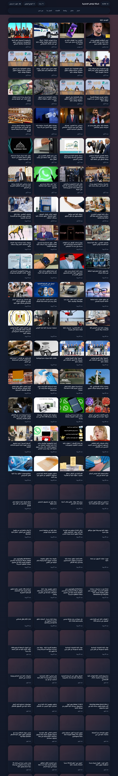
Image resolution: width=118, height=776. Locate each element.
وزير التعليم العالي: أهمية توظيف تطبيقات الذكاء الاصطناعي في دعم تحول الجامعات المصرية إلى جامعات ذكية (20, 331)
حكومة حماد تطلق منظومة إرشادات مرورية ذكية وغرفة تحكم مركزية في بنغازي (47, 561)
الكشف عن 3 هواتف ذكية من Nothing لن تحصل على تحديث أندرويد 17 (73, 42)
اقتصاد (57, 10)
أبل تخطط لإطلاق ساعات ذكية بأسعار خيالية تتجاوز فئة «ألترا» (47, 272)
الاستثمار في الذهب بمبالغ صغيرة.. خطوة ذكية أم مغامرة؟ (73, 474)
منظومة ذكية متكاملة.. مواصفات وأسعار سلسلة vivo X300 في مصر (46, 416)
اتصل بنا (49, 10)
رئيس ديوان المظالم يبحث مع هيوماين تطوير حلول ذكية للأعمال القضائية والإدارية (20, 735)
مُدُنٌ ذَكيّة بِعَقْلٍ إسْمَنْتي (23, 619)
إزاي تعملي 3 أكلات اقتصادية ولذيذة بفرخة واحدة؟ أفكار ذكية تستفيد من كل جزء (47, 678)
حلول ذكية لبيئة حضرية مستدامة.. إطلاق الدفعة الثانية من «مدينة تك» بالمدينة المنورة (20, 157)
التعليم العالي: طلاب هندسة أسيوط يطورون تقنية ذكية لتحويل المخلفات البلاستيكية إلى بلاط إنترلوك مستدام (46, 735)
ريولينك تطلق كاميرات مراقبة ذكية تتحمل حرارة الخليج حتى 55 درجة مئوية (46, 127)
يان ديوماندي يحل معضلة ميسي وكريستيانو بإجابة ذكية (72, 620)
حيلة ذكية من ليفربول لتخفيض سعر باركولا (47, 503)
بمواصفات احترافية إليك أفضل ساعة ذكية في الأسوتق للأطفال (21, 705)
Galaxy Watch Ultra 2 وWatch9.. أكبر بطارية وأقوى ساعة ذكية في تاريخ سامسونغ (98, 706)
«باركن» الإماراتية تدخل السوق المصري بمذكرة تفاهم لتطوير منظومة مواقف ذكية (22, 70)
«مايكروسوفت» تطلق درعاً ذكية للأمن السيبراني (21, 474)
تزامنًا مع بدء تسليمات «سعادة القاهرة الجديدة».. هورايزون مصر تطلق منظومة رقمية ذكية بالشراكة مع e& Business (98, 592)
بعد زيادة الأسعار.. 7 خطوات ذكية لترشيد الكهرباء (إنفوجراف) (72, 444)
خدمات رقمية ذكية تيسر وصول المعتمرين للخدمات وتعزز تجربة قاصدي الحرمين (73, 157)
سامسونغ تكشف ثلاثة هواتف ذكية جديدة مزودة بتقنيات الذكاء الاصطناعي (98, 678)
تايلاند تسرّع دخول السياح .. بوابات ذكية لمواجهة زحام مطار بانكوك (46, 69)
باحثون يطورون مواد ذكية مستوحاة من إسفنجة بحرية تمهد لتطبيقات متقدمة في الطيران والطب (47, 592)
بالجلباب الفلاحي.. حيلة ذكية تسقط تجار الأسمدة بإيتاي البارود (97, 244)
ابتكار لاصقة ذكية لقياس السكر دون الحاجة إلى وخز (98, 474)
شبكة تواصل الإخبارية (90, 3)
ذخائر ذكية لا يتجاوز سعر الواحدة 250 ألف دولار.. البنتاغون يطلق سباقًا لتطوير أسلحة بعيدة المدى (72, 532)
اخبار (78, 10)
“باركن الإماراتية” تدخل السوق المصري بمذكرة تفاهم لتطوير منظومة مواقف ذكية (73, 70)
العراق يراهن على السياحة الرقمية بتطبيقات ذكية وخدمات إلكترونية (71, 677)
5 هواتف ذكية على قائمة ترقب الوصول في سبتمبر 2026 (99, 620)
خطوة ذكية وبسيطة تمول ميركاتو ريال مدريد (98, 531)
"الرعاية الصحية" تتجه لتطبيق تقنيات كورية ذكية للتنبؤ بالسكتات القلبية (20, 445)
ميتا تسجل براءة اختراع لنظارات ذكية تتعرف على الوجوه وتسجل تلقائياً (21, 99)
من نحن (40, 10)
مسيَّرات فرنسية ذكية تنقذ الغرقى (46, 328)
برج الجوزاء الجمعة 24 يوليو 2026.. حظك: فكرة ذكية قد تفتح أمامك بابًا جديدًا (21, 649)
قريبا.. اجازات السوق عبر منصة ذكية (99, 560)
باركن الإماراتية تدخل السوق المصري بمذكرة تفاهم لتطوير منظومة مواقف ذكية (73, 99)
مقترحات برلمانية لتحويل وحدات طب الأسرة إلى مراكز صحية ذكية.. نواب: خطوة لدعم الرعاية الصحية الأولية (21, 128)
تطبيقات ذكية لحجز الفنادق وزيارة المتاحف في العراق (20, 677)
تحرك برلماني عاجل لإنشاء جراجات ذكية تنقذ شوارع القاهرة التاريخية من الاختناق (20, 186)
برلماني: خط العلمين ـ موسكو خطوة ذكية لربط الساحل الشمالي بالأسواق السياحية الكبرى (72, 127)
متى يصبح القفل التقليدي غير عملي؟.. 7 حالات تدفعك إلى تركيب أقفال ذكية (47, 157)
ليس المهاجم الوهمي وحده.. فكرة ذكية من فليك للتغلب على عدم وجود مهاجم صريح (98, 42)
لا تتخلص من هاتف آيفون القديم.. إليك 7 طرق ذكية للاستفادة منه (98, 503)
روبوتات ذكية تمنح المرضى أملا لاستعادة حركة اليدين (99, 329)
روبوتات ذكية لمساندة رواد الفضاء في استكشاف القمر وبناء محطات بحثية (20, 244)
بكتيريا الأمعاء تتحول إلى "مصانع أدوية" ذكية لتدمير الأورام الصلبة (98, 416)
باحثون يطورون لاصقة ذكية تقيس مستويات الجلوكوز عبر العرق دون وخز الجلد (46, 475)
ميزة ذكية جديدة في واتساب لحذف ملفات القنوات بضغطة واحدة (73, 417)
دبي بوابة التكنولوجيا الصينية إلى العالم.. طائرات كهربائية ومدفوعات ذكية (20, 273)
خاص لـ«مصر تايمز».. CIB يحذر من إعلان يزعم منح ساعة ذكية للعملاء (46, 300)
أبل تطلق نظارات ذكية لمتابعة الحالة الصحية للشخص (99, 300)
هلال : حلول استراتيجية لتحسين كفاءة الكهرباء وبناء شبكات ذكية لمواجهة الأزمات (47, 244)
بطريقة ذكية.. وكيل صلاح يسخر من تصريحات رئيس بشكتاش (98, 126)
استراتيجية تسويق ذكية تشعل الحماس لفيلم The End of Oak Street (73, 388)
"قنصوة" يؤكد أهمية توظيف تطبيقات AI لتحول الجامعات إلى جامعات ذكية (98, 360)
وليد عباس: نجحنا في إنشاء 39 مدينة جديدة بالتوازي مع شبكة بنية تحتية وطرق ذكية (21, 765)
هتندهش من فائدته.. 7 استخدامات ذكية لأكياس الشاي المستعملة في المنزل (20, 360)
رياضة (65, 10)
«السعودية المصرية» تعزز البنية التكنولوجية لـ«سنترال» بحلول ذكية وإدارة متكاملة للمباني (21, 42)
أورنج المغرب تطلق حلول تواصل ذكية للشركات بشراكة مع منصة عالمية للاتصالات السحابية (21, 388)
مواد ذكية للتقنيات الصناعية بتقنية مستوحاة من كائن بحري (99, 648)
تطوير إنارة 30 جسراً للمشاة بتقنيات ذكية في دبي (100, 734)
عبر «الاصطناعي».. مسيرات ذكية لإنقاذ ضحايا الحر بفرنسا (72, 329)
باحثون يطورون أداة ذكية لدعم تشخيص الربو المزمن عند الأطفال (47, 705)
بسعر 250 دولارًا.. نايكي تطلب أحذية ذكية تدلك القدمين (71, 503)
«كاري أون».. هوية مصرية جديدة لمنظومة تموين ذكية (98, 764)
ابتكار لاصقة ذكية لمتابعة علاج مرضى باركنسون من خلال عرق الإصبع (22, 504)
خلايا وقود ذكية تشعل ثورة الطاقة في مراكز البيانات (98, 272)
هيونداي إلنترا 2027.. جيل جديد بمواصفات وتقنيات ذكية (73, 300)
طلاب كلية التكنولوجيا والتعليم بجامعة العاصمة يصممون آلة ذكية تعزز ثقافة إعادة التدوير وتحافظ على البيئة (72, 187)
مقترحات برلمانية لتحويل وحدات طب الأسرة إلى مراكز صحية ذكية (98, 185)
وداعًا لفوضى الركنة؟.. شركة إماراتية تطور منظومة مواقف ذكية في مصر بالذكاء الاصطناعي (46, 42)
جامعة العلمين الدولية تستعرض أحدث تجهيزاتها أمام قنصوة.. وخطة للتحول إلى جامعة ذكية (98, 157)
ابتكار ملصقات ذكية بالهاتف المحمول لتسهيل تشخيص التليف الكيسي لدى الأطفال (98, 445)
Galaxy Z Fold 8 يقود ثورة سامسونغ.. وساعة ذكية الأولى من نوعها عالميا (72, 706)
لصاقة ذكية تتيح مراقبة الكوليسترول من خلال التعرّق (73, 215)
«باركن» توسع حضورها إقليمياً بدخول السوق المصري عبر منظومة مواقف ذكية (97, 99)
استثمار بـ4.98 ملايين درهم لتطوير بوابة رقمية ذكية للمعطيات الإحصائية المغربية (20, 591)
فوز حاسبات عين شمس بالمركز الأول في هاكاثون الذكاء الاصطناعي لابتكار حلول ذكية (21, 301)
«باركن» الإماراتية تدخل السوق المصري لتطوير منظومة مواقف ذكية (47, 99)
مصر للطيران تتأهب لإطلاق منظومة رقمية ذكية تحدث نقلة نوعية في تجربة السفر (47, 765)
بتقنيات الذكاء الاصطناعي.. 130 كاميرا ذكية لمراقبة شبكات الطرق (98, 387)
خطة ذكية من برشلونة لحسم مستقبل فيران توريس (48, 531)
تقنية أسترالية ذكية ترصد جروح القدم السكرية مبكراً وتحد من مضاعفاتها (47, 388)
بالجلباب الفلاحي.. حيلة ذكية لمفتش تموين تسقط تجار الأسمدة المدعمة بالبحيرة (20, 216)
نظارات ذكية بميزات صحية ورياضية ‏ (46, 358)
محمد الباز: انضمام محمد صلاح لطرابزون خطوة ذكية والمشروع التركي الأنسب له (72, 273)
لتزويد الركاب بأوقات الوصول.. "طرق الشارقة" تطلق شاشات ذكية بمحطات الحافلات (46, 216)
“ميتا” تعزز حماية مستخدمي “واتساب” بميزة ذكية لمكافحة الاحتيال (48, 186)
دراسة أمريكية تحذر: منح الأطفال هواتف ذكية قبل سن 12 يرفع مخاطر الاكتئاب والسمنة (21, 417)
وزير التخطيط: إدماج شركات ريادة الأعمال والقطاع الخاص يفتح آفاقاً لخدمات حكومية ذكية (98, 70)
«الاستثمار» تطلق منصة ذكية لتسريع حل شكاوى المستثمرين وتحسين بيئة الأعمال (73, 561)
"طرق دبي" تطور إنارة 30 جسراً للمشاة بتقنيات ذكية (73, 764)
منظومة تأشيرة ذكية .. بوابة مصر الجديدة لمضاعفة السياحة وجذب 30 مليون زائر (47, 649)
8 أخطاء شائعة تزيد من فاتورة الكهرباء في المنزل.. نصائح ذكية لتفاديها (21, 532)
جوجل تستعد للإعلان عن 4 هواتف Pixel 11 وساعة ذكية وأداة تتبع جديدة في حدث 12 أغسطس (72, 244)
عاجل (71, 10)
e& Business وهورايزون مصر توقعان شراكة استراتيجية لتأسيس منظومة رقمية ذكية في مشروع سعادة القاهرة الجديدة (20, 561)
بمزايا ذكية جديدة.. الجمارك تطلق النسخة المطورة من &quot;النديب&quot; (47, 621)
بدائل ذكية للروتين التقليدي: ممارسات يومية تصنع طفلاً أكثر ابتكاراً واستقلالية (99, 216)
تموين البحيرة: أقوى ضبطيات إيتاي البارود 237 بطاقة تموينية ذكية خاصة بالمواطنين (72, 735)
